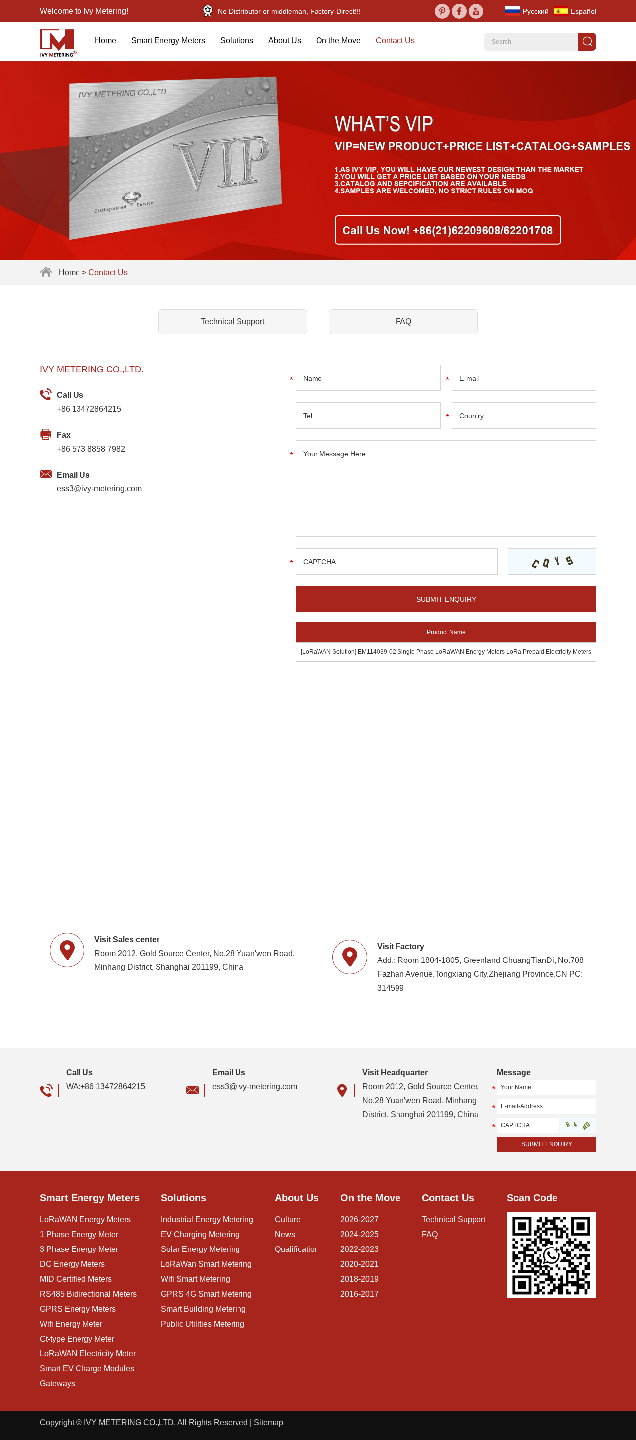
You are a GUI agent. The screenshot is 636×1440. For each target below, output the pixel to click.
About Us (284, 40)
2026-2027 (359, 1219)
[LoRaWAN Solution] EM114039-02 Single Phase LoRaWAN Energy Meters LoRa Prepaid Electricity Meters (446, 651)
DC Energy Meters (72, 1264)
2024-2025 (359, 1234)
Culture (288, 1219)
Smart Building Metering (203, 1309)
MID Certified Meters (76, 1279)
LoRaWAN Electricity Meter (88, 1353)
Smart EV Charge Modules (87, 1368)
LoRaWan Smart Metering (206, 1264)
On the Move (338, 40)
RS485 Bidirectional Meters (88, 1294)
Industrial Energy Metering (207, 1219)
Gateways (57, 1383)
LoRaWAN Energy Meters (85, 1219)
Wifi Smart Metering (195, 1279)
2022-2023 (359, 1249)
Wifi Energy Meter (71, 1324)
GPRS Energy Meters (78, 1309)
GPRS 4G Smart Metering (206, 1294)
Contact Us (395, 40)
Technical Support (232, 321)
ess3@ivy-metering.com (99, 488)
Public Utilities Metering (202, 1324)
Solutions (236, 40)
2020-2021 (359, 1264)
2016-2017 (359, 1294)
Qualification (297, 1249)
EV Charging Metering (200, 1234)
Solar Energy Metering (200, 1249)
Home (105, 40)
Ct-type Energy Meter (77, 1339)
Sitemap (268, 1422)
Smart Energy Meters (168, 40)
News (285, 1234)
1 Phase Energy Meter (79, 1234)
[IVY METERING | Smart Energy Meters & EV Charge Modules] (62, 41)
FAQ (403, 321)
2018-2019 (359, 1279)
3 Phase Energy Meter (79, 1249)
